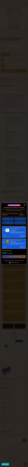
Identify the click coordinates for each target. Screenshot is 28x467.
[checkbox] (14, 232)
